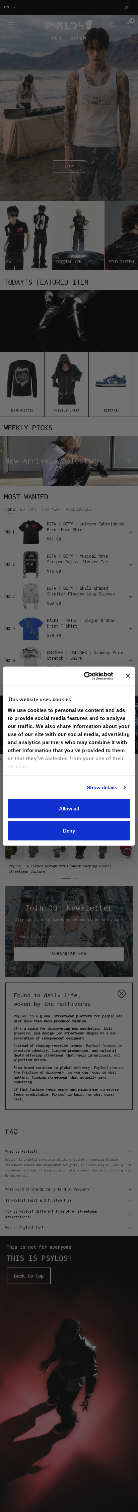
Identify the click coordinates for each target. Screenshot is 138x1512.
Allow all (69, 808)
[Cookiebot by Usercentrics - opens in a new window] (85, 675)
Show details (102, 787)
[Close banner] (128, 675)
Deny (69, 830)
